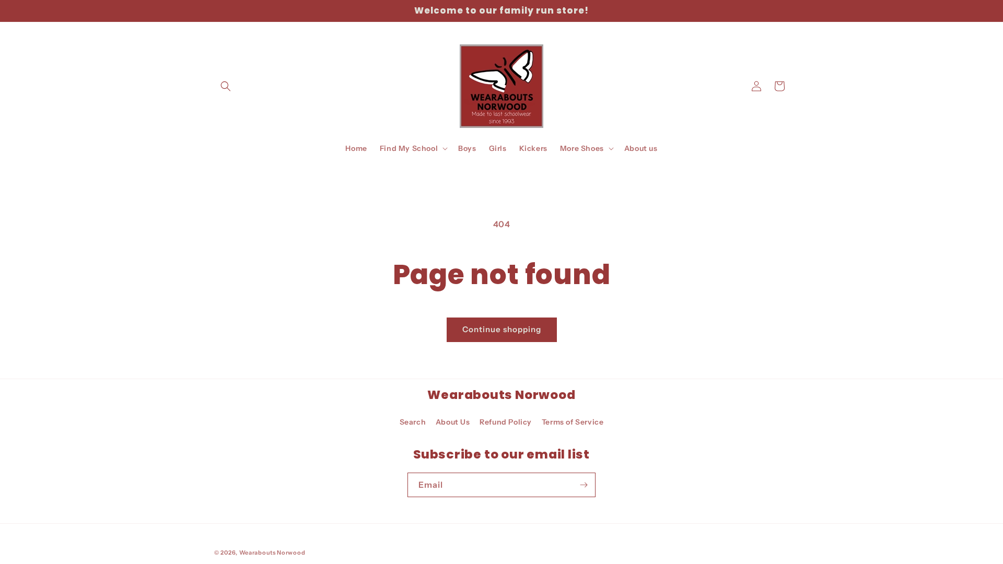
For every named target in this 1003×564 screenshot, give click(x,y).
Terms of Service (573, 422)
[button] (225, 86)
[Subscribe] (583, 485)
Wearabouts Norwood (272, 552)
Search (413, 422)
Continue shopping (501, 329)
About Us (453, 422)
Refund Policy (506, 422)
